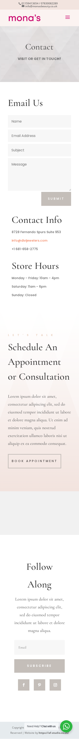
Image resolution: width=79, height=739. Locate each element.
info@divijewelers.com (29, 240)
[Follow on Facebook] (23, 685)
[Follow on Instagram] (55, 685)
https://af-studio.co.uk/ (54, 733)
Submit (56, 198)
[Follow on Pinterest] (39, 685)
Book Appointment (34, 461)
